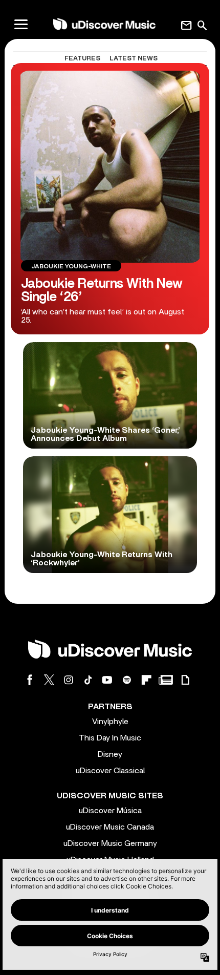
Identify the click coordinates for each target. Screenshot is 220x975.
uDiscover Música (110, 811)
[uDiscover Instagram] (68, 679)
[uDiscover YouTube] (107, 679)
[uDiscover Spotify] (127, 679)
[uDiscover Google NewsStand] (166, 679)
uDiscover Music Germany (110, 843)
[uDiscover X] (49, 679)
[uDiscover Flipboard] (146, 679)
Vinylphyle (110, 721)
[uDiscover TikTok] (88, 679)
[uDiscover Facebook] (30, 679)
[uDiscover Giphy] (185, 679)
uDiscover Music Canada (110, 827)
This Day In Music (110, 738)
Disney (110, 754)
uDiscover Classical (110, 771)
